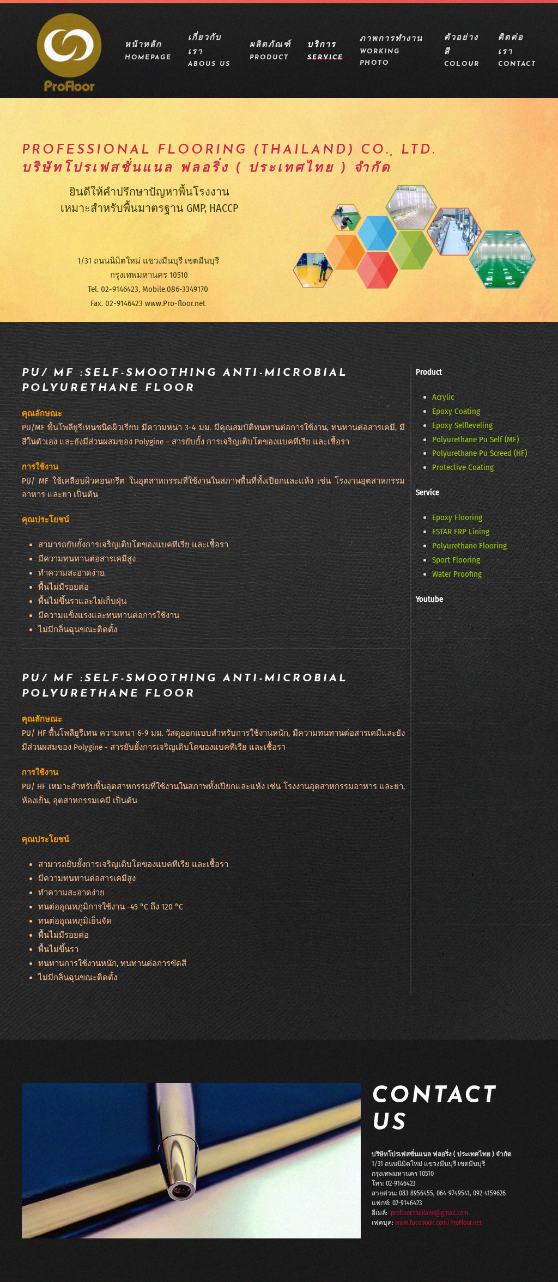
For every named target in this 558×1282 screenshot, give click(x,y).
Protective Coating (463, 467)
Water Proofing (457, 574)
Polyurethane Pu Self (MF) (475, 439)
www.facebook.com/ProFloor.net (438, 1222)
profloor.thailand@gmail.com (429, 1213)
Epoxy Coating (456, 411)
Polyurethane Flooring (469, 546)
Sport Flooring (456, 560)
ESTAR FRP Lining (460, 531)
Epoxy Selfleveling (462, 425)
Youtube (429, 599)
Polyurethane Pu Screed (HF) (479, 453)
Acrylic (443, 397)
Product (429, 372)
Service (427, 492)
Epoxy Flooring (457, 517)
